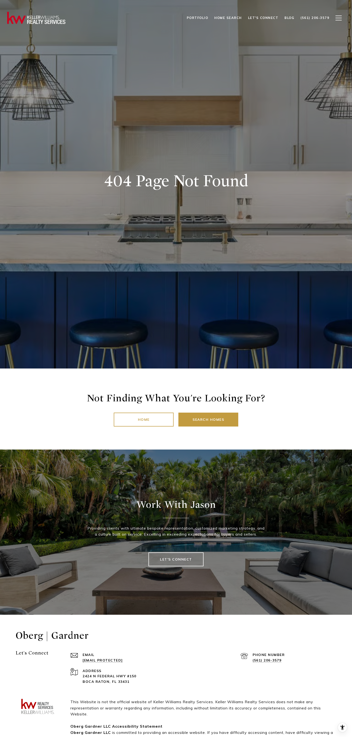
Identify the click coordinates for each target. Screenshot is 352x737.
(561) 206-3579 (267, 660)
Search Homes (208, 419)
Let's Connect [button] (176, 559)
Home (144, 419)
